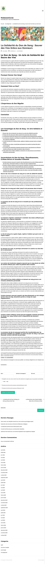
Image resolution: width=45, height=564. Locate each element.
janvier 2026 (3, 467)
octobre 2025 (3, 475)
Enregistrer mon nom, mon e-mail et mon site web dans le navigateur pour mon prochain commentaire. (22, 378)
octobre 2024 (3, 505)
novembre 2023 (4, 532)
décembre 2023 (4, 530)
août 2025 (3, 480)
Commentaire (4, 364)
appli (2, 544)
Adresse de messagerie (21, 373)
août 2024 (3, 510)
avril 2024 (3, 520)
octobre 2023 (3, 535)
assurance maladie (5, 547)
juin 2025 (3, 485)
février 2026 (3, 465)
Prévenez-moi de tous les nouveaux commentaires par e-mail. (14, 385)
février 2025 (3, 495)
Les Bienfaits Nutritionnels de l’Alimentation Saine (11, 426)
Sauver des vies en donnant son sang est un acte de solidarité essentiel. (20, 133)
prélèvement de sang (17, 353)
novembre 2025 (4, 472)
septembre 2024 (4, 507)
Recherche (40, 410)
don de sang (27, 352)
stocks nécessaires (34, 354)
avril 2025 (3, 490)
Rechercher (3, 407)
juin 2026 (3, 455)
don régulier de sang (34, 352)
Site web (33, 373)
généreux (5, 353)
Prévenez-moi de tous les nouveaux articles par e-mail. (13, 388)
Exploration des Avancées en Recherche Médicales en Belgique (14, 424)
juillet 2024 (3, 512)
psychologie (3, 550)
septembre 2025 (4, 477)
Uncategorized (4, 552)
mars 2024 (3, 522)
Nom (2, 373)
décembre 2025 (4, 470)
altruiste (10, 352)
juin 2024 (3, 515)
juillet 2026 (3, 452)
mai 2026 (3, 457)
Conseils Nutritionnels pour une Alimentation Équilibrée (12, 429)
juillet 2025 (3, 482)
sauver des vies (13, 354)
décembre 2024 (4, 500)
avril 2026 (3, 460)
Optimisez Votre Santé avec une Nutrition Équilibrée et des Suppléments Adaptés (18, 431)
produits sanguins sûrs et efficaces (29, 353)
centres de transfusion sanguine (18, 352)
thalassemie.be (7, 18)
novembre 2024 (4, 502)
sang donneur (7, 354)
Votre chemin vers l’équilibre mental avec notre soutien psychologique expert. (17, 421)
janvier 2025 (3, 497)
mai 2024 (3, 517)
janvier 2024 (3, 527)
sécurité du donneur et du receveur (23, 354)
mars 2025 (3, 492)
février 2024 (3, 525)
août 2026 (3, 450)
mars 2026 (3, 462)
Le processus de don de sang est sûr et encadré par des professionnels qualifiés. (22, 136)
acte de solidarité (4, 352)
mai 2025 (3, 487)
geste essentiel (10, 353)
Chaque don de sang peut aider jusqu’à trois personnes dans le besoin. (20, 134)
